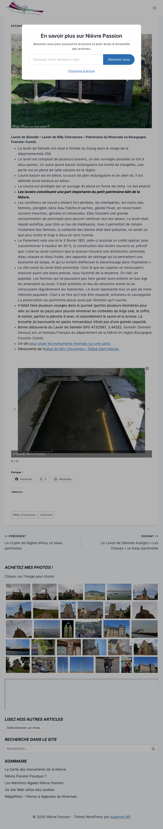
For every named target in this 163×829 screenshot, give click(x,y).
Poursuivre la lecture (81, 71)
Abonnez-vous (119, 59)
